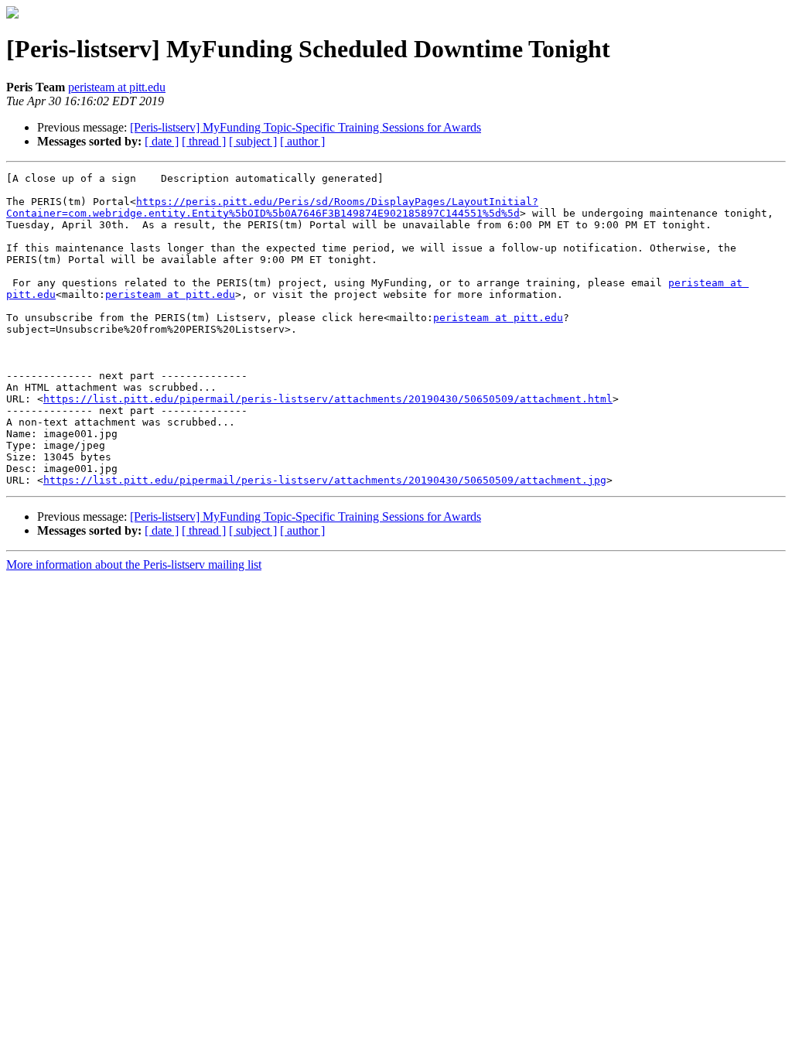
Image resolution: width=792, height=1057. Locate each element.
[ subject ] (253, 141)
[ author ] (302, 141)
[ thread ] (204, 141)
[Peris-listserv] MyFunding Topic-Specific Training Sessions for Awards (305, 127)
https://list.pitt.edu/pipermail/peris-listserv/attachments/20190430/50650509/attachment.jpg (324, 480)
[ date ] (162, 141)
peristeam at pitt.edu (117, 87)
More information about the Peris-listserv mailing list (133, 564)
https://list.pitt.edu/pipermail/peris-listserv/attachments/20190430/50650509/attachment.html (328, 399)
